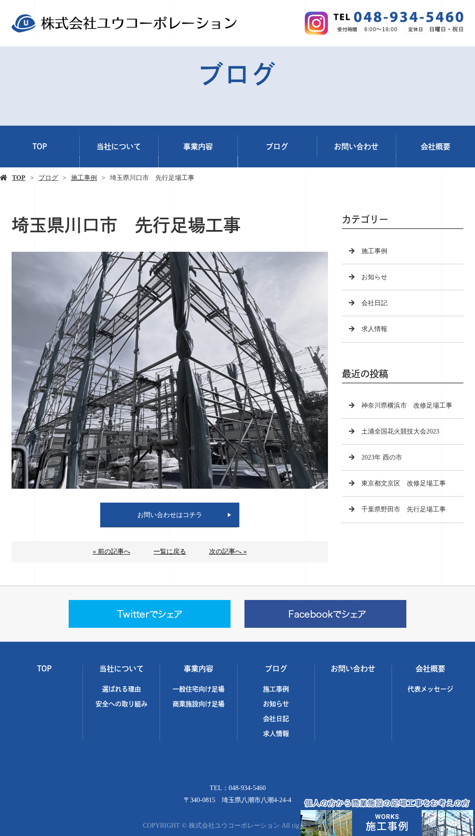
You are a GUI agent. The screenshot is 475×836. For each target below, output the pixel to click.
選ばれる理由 (121, 688)
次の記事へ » (228, 551)
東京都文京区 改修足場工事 (403, 483)
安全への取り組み (122, 703)
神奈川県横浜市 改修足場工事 (406, 405)
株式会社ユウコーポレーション (237, 768)
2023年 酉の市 (381, 457)
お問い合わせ (356, 146)
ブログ (277, 146)
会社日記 (374, 303)
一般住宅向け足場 (199, 688)
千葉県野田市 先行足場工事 (403, 509)
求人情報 (374, 328)
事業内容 (198, 146)
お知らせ (374, 277)
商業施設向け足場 (199, 703)
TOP (39, 146)
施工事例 (84, 177)
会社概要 (435, 146)
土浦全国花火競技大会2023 (400, 431)
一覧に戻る (170, 551)
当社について (118, 146)
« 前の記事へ (111, 551)
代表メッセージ (430, 688)
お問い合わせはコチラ (169, 514)
